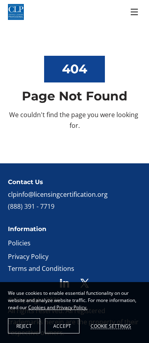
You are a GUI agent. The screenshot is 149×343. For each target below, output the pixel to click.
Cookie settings (111, 326)
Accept (62, 326)
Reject (24, 326)
